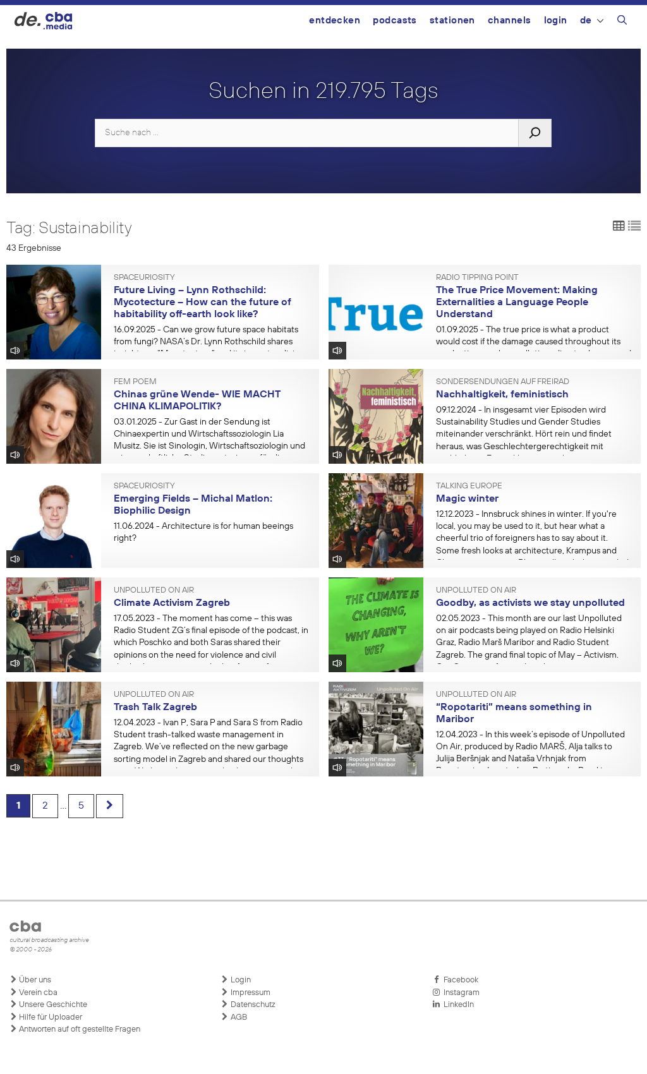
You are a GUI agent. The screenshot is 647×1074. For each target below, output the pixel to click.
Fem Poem (135, 382)
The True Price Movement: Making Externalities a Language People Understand (517, 302)
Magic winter (467, 499)
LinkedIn (457, 1005)
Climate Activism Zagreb (172, 603)
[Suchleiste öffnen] (622, 22)
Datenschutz (252, 1005)
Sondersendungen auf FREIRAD (502, 382)
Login (555, 20)
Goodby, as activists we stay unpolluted (530, 603)
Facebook (459, 980)
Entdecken (334, 20)
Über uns (34, 980)
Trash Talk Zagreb (155, 708)
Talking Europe (469, 486)
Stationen (452, 20)
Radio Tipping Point (477, 278)
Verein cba (37, 993)
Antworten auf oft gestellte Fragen (78, 1029)
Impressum (249, 993)
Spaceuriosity (144, 278)
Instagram (460, 993)
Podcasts (395, 20)
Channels (509, 20)
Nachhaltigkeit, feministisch (502, 395)
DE (586, 20)
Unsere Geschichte (52, 1005)
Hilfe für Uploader (49, 1017)
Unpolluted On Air (154, 590)
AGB (238, 1017)
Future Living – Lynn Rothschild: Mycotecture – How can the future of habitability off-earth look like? (202, 302)
